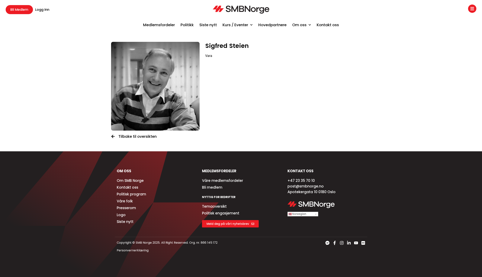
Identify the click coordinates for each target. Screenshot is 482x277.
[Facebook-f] (335, 243)
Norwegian (299, 214)
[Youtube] (356, 243)
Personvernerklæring (133, 250)
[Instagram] (342, 243)
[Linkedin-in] (349, 243)
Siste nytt (208, 25)
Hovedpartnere (272, 25)
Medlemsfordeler (159, 25)
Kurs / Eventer (235, 25)
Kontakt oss (328, 25)
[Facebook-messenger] (327, 243)
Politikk (187, 25)
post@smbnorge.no (306, 186)
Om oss (299, 25)
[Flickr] (363, 243)
